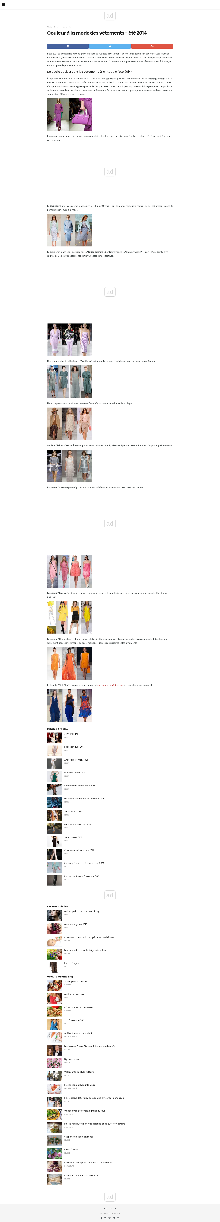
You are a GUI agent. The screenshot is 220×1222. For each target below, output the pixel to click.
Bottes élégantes (73, 963)
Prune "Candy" (71, 1149)
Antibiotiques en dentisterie (78, 1033)
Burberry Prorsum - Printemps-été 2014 (84, 863)
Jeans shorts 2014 (73, 811)
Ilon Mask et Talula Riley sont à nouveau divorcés (89, 1046)
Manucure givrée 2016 (75, 924)
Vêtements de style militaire (79, 1071)
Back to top (110, 1208)
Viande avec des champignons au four (84, 1110)
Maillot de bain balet (74, 994)
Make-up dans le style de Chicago (82, 911)
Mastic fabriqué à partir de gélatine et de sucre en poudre (94, 1123)
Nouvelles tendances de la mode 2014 (84, 798)
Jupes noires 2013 (73, 837)
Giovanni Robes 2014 (75, 772)
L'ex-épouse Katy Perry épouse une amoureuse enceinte (94, 1097)
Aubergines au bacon (75, 981)
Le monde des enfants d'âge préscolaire (85, 950)
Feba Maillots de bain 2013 (77, 824)
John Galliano (71, 733)
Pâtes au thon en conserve (78, 1007)
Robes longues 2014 (74, 746)
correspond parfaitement (110, 685)
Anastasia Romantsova (76, 759)
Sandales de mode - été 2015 (79, 785)
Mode (49, 27)
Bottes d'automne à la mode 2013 (82, 876)
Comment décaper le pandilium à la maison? (88, 1162)
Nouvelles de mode (62, 27)
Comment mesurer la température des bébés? (89, 937)
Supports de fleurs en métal (79, 1136)
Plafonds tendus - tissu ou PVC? (81, 1175)
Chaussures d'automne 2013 (79, 850)
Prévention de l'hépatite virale (79, 1084)
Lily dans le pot (72, 1059)
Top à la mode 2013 (74, 1020)
